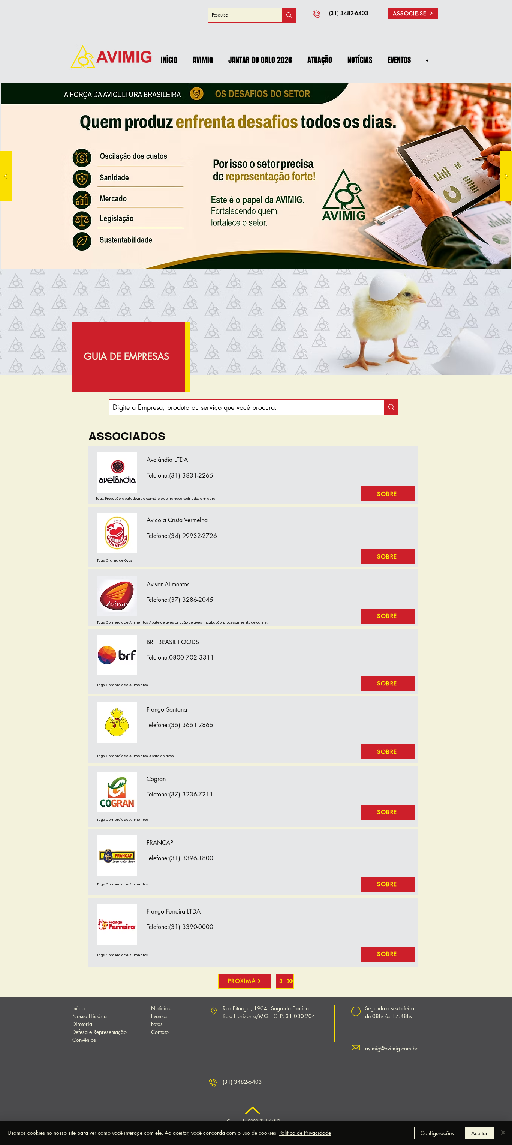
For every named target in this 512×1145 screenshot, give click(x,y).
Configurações (437, 1133)
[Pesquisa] (288, 15)
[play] (493, 86)
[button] (202, 60)
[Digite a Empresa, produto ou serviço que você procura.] (391, 407)
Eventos (159, 1016)
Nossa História (89, 1016)
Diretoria (82, 1024)
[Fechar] (503, 1133)
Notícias (161, 1008)
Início (78, 1008)
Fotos (157, 1024)
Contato (160, 1031)
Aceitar (479, 1133)
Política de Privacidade (305, 1132)
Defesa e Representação (99, 1031)
